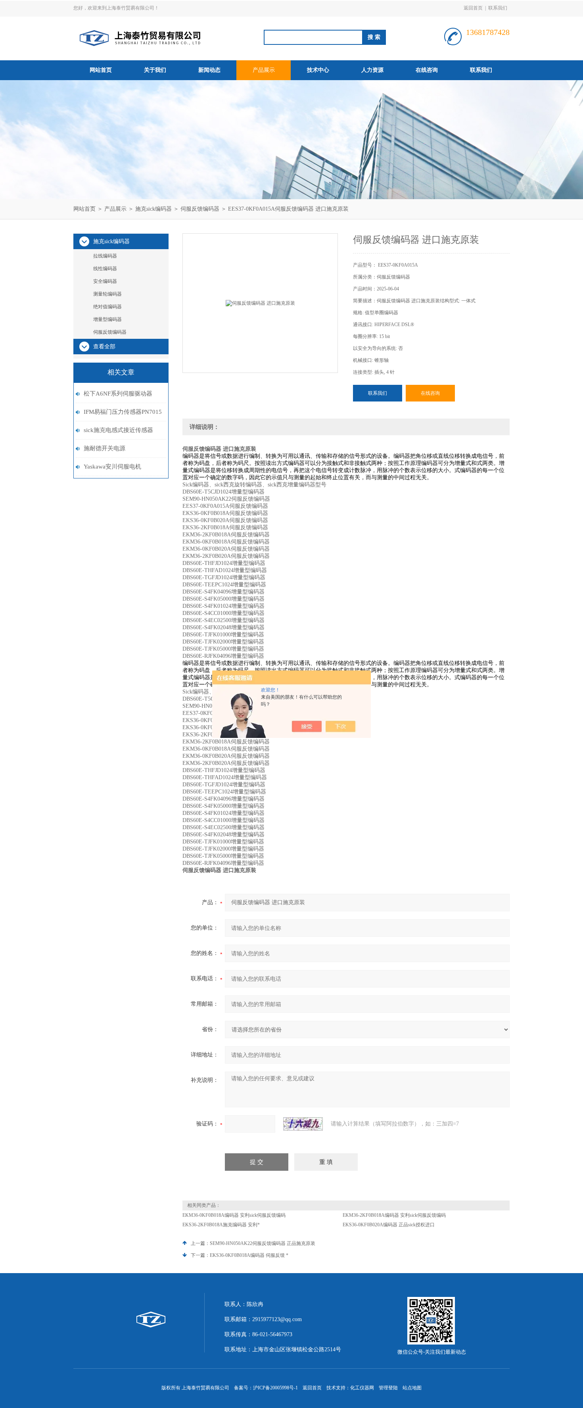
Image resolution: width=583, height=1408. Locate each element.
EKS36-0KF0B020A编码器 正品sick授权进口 (389, 1224)
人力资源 (372, 70)
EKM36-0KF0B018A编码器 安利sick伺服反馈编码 (234, 1215)
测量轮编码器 (107, 294)
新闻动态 (209, 70)
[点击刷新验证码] (303, 1124)
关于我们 (155, 70)
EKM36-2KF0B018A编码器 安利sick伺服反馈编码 (394, 1215)
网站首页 (101, 70)
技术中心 (318, 70)
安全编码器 (105, 281)
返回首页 (473, 8)
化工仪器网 (362, 1388)
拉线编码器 (105, 256)
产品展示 (264, 70)
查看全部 (104, 347)
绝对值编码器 (107, 306)
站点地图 (412, 1388)
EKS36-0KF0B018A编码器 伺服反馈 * (249, 1255)
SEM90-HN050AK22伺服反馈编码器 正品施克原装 (262, 1243)
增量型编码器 (107, 319)
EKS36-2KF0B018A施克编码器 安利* (221, 1224)
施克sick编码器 (153, 209)
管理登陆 (388, 1388)
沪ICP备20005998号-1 (275, 1388)
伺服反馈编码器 (199, 209)
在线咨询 (427, 70)
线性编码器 (105, 268)
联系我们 (497, 8)
